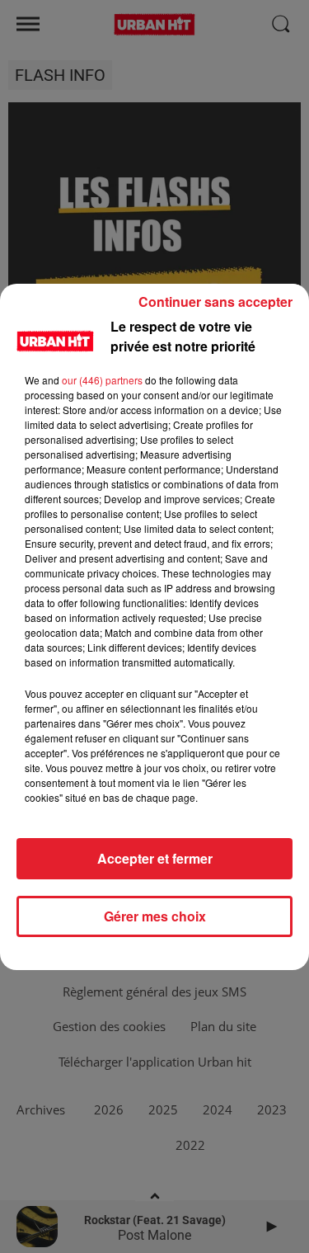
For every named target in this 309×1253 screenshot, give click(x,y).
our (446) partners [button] (102, 380)
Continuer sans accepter (215, 301)
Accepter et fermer (155, 858)
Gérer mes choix (155, 916)
